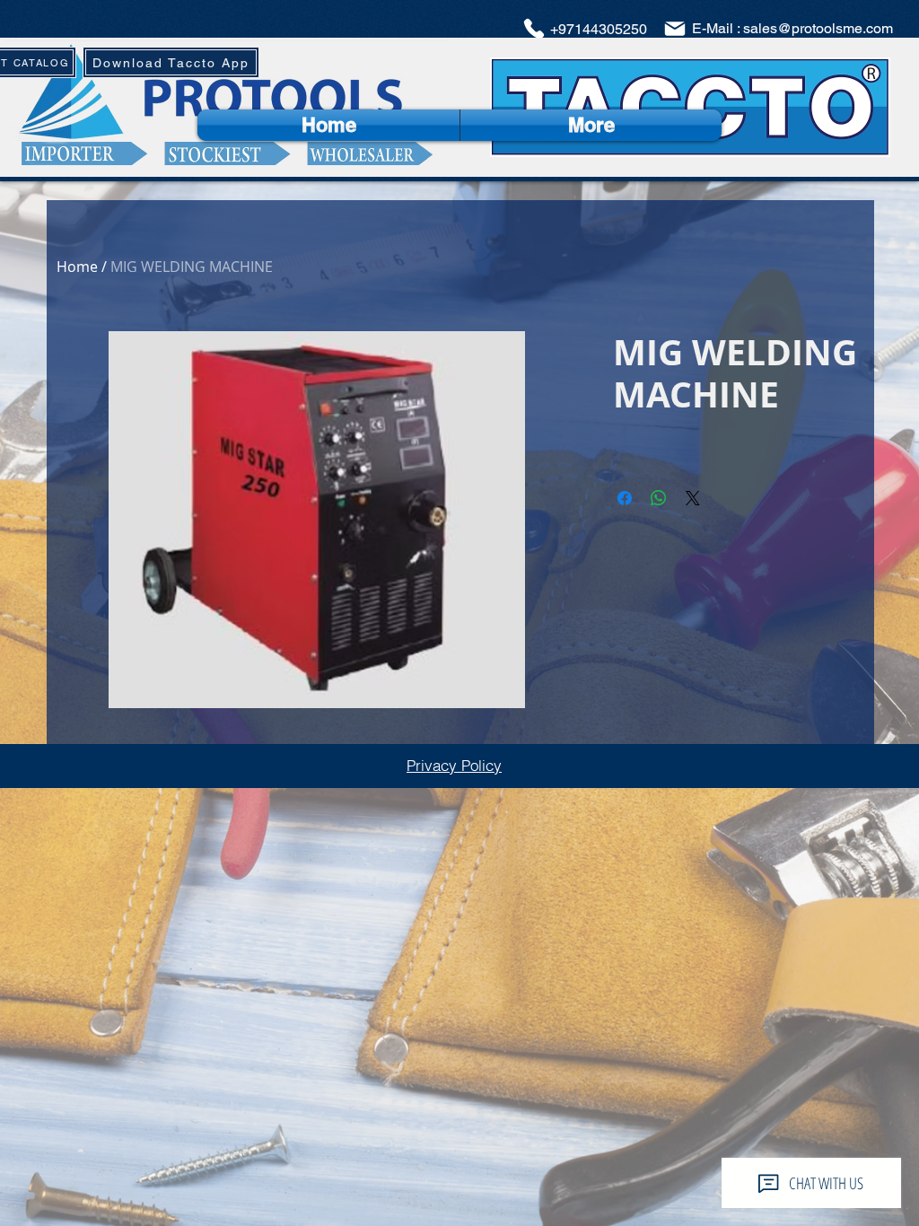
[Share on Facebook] (624, 498)
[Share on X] (693, 498)
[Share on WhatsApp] (659, 498)
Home (77, 266)
